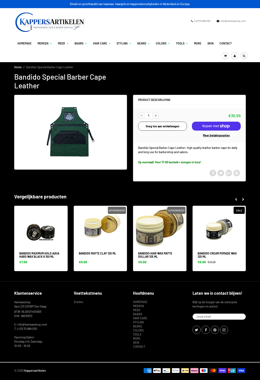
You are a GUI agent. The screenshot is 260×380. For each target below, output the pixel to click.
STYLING (122, 43)
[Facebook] (206, 330)
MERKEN (43, 43)
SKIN (210, 43)
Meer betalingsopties (216, 135)
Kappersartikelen (35, 370)
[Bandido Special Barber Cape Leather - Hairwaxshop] (70, 132)
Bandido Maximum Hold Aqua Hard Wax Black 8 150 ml (39, 255)
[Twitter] (197, 330)
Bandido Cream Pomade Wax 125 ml (217, 255)
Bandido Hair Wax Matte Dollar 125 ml (155, 255)
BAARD (79, 43)
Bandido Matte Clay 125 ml (97, 253)
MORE (197, 43)
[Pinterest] (215, 330)
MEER (61, 43)
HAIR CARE (100, 43)
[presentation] (235, 199)
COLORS (161, 43)
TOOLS (180, 43)
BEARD (141, 43)
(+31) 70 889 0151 (202, 20)
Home (18, 67)
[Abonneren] (240, 317)
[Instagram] (224, 330)
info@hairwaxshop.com (233, 20)
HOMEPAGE (24, 43)
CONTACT (226, 43)
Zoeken (78, 302)
